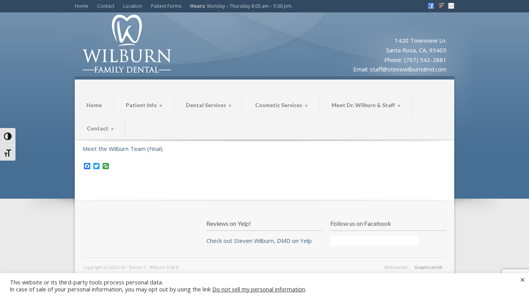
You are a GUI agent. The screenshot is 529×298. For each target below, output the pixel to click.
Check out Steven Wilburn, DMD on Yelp (259, 240)
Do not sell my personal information (258, 289)
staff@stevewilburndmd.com (408, 69)
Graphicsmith (428, 267)
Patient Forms (166, 6)
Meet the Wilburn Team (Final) (122, 148)
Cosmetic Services (281, 105)
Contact (105, 6)
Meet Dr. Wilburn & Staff (365, 105)
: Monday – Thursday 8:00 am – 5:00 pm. (241, 6)
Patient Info (144, 105)
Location (132, 6)
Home (81, 6)
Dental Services (208, 105)
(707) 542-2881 (425, 60)
